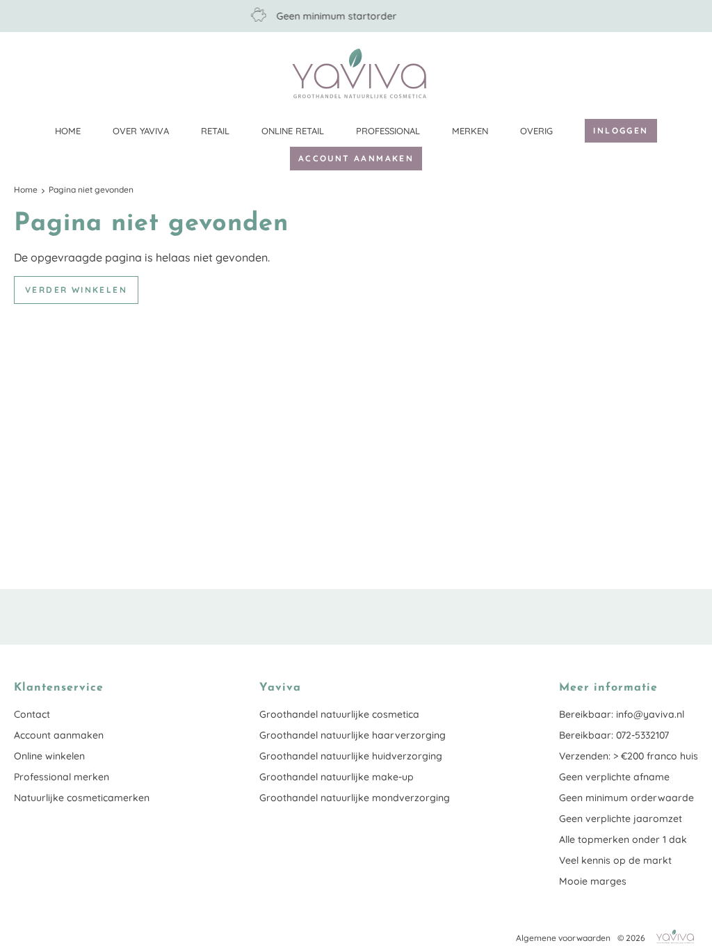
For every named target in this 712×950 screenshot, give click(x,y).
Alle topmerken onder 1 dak (623, 839)
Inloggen (620, 130)
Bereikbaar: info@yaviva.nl (621, 714)
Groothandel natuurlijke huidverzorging (350, 756)
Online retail (292, 130)
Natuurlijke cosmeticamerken (81, 797)
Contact (32, 714)
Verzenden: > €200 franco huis (628, 756)
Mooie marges (592, 881)
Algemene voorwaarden (563, 938)
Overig (536, 130)
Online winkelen (49, 756)
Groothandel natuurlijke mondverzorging (354, 797)
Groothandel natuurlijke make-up (336, 777)
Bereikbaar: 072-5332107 (614, 735)
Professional (388, 130)
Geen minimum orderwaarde (626, 797)
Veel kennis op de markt (615, 860)
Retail (215, 130)
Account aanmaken (356, 158)
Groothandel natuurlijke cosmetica (339, 714)
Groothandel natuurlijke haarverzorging (352, 735)
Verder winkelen (76, 289)
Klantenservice (687, 73)
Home (68, 130)
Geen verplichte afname (614, 777)
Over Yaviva (141, 130)
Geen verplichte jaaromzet (620, 818)
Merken (470, 130)
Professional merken (61, 777)
